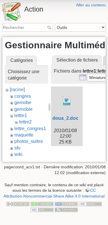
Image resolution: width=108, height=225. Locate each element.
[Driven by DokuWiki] (66, 209)
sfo (17, 147)
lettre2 (25, 121)
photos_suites (28, 141)
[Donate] (42, 203)
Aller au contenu (91, 5)
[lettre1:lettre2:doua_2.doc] (66, 101)
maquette (23, 134)
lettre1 (20, 115)
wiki (18, 154)
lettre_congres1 (30, 128)
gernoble (23, 109)
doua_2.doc (65, 118)
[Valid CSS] (42, 209)
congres (22, 96)
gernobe (22, 102)
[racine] (17, 89)
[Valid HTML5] (90, 203)
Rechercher (50, 27)
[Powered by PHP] (66, 203)
